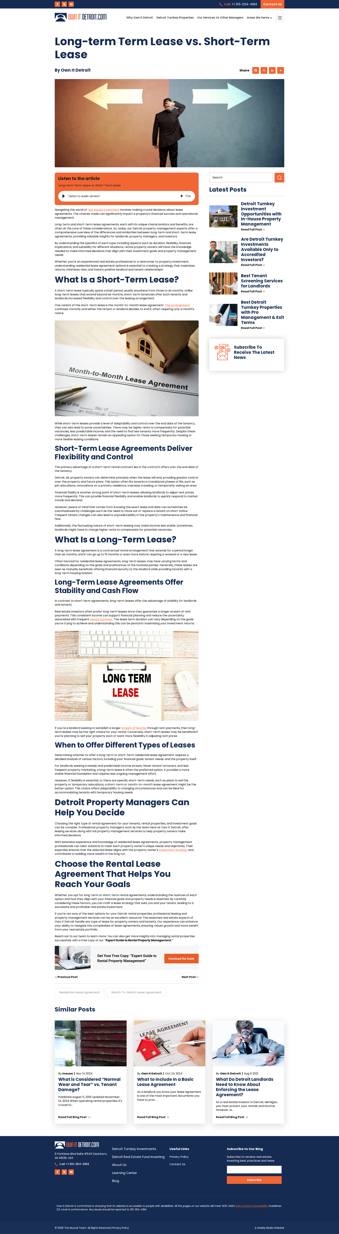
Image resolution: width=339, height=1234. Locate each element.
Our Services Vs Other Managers (220, 18)
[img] (181, 196)
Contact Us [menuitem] (177, 1164)
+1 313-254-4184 (240, 4)
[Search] (279, 177)
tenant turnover (101, 619)
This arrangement (177, 305)
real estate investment (104, 210)
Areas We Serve (258, 18)
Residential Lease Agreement (79, 992)
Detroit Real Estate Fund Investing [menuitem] (138, 1157)
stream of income (133, 728)
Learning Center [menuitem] (124, 1173)
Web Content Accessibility (252, 1206)
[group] (126, 196)
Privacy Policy (120, 1228)
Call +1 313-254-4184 (74, 1164)
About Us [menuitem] (119, 1165)
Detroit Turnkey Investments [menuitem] (134, 1149)
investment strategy (173, 850)
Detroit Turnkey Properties (175, 18)
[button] (63, 196)
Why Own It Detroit (139, 18)
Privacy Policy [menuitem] (179, 1157)
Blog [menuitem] (115, 1181)
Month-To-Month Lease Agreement (136, 992)
